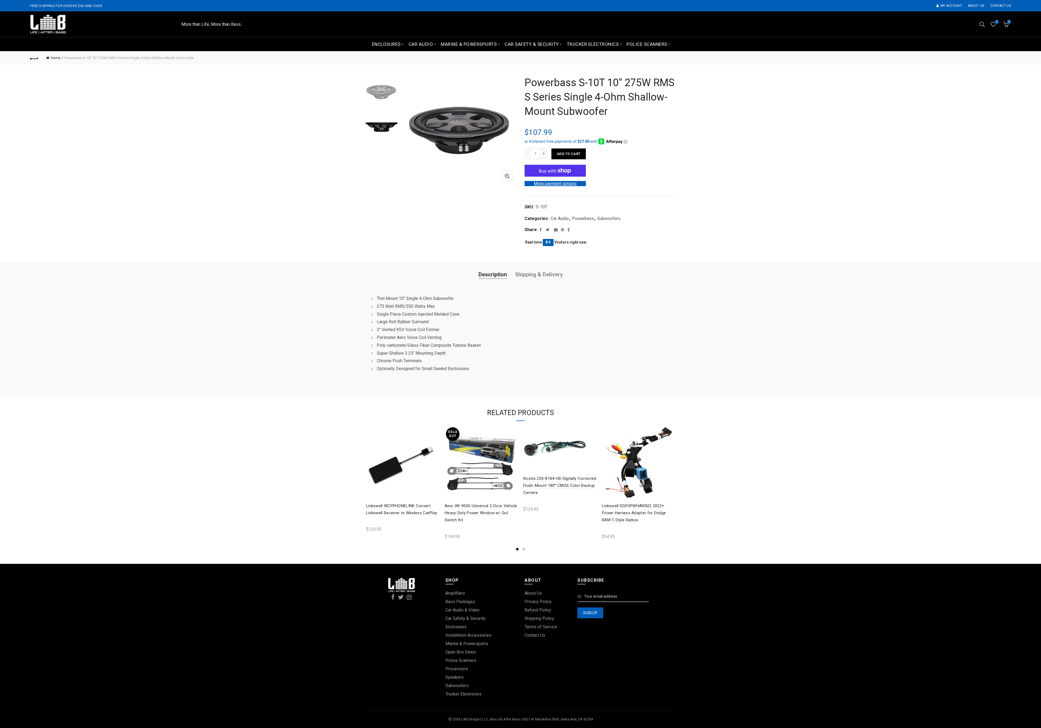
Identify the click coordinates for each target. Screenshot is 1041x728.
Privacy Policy (538, 601)
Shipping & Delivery (539, 274)
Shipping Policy (539, 618)
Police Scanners (646, 44)
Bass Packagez (460, 601)
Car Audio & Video (462, 610)
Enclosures (386, 44)
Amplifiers (455, 593)
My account (951, 6)
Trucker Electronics (593, 44)
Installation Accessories (468, 635)
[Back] (34, 58)
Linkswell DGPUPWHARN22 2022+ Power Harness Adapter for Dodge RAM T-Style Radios (634, 513)
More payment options (555, 183)
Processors (456, 668)
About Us (533, 593)
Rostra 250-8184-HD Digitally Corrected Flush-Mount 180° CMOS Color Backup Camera (559, 485)
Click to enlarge (507, 176)
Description (492, 274)
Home (55, 58)
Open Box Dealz (460, 652)
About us (976, 6)
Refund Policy (538, 610)
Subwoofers (609, 218)
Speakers (454, 677)
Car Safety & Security (532, 44)
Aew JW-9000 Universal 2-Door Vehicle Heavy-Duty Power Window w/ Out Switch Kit (481, 513)
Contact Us (535, 635)
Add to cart (568, 154)
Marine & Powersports (469, 44)
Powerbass (583, 218)
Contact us (1000, 6)
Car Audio (421, 44)
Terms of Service (541, 626)
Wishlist (996, 21)
